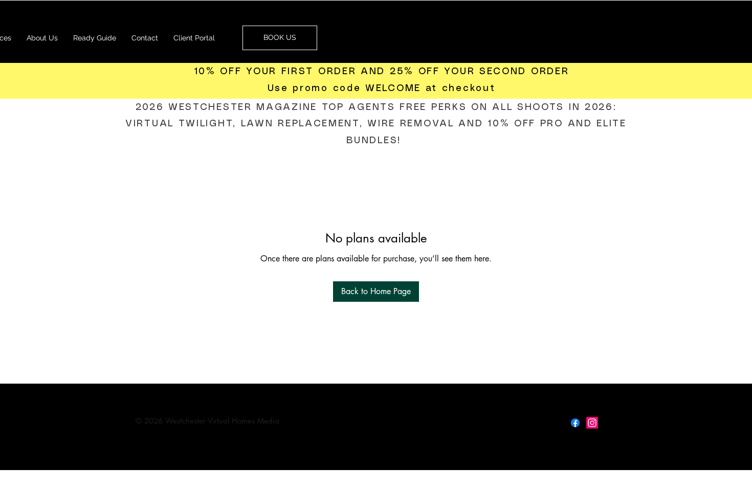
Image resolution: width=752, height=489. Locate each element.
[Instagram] (592, 423)
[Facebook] (575, 423)
